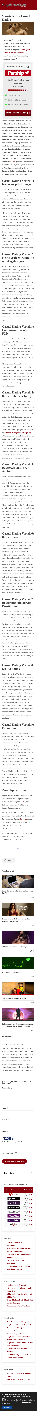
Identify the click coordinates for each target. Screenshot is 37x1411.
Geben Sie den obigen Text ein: (13, 1142)
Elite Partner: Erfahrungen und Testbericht (19, 1289)
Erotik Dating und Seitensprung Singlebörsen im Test (19, 1267)
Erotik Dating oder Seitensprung (18, 433)
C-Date (22, 802)
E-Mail (5, 1120)
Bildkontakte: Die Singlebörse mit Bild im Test (19, 1295)
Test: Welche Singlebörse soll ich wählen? (19, 1255)
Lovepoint (23, 819)
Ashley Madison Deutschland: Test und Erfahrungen (20, 1301)
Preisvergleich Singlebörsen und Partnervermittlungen (19, 1249)
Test (30, 1195)
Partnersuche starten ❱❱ (18, 113)
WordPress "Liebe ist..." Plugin (18, 1379)
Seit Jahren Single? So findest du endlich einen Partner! (19, 1356)
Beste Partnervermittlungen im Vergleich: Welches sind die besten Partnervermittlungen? (20, 1325)
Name (4, 1108)
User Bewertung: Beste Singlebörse (15, 1261)
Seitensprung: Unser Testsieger (18, 1306)
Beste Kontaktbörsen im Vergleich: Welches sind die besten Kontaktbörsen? (20, 1343)
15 (33, 951)
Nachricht (6, 1088)
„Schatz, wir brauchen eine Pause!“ (17, 1350)
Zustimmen (7, 1407)
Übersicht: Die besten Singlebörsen (15, 1243)
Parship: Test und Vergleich (17, 1285)
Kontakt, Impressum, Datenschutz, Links (20, 1375)
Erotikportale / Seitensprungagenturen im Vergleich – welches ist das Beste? (19, 1334)
